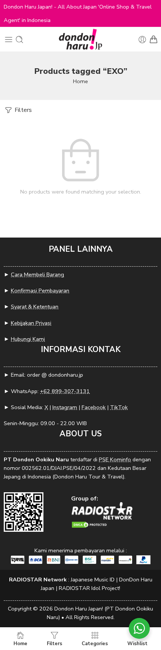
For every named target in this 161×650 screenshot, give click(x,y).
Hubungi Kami (28, 339)
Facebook (94, 407)
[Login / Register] (142, 39)
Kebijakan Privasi (31, 323)
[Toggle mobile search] (19, 39)
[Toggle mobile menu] (8, 39)
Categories (95, 643)
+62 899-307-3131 (65, 391)
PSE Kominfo (115, 459)
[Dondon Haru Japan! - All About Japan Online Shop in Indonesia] (80, 39)
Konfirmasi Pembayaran (40, 290)
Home (80, 81)
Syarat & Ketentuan (34, 306)
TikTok (119, 407)
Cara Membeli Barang (37, 274)
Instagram (64, 407)
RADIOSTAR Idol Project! (89, 588)
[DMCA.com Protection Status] (90, 524)
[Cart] (153, 39)
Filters (22, 110)
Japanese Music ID (93, 579)
